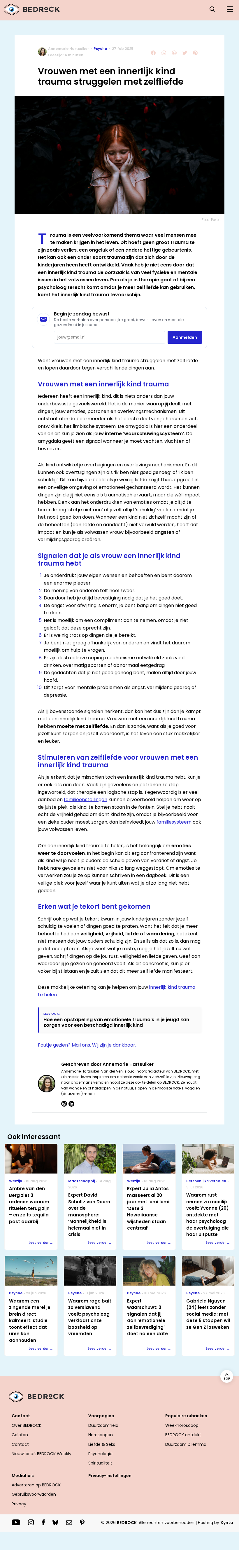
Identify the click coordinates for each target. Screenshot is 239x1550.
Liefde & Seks (101, 1444)
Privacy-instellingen (109, 1475)
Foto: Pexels (212, 219)
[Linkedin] (71, 1103)
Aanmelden (185, 337)
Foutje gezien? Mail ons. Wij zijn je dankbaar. (87, 1045)
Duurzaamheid (103, 1425)
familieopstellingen (85, 799)
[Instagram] (64, 1103)
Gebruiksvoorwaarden (34, 1494)
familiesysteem (173, 822)
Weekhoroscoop (181, 1425)
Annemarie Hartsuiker (68, 48)
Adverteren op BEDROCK (36, 1485)
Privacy (19, 1504)
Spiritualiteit (100, 1463)
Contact (20, 1444)
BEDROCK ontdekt (183, 1435)
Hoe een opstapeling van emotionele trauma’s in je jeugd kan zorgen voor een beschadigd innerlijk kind (116, 1022)
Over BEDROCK (26, 1425)
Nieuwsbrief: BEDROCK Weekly (41, 1454)
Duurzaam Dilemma (185, 1444)
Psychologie (100, 1454)
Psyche (100, 48)
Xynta (226, 1522)
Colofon (20, 1435)
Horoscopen (100, 1435)
